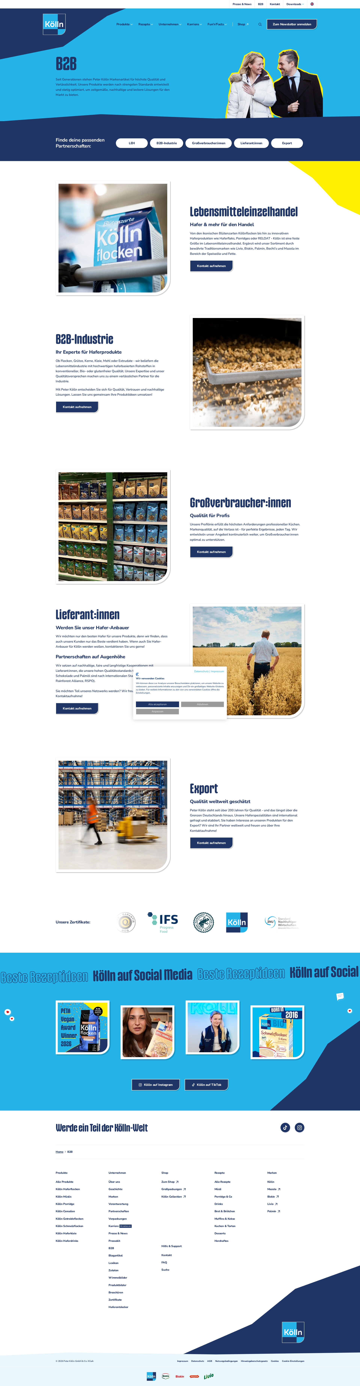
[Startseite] (54, 24)
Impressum (182, 1361)
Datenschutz (197, 1361)
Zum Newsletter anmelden (292, 24)
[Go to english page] (312, 4)
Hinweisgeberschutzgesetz (254, 1361)
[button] (295, 4)
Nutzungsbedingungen (226, 1361)
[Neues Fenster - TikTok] (285, 1127)
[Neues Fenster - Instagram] (299, 1127)
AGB (209, 1361)
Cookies (275, 1361)
